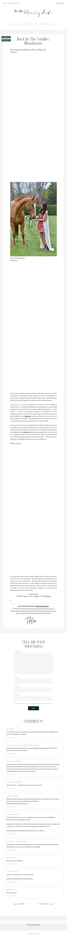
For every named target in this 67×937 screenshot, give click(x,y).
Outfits (18, 24)
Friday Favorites (46, 613)
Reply (14, 737)
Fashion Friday (19, 611)
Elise (8, 729)
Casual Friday (36, 608)
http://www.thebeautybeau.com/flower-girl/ (19, 879)
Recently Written (43, 904)
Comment (18, 652)
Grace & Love (44, 611)
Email (16, 686)
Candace (9, 871)
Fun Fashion (37, 611)
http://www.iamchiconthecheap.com (17, 803)
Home (10, 24)
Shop (36, 24)
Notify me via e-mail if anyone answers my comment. (33, 703)
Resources (45, 24)
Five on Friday (52, 611)
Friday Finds (37, 613)
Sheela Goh (10, 814)
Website (17, 695)
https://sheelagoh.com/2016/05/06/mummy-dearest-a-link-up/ (25, 830)
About (5, 3)
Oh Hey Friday (20, 613)
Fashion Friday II (28, 611)
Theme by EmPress (34, 933)
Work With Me (15, 3)
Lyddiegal (10, 796)
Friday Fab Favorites (26, 608)
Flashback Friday (29, 613)
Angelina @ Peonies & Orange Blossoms (20, 745)
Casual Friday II (44, 608)
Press (8, 3)
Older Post (22, 904)
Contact (55, 24)
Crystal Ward (11, 761)
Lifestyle (28, 24)
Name (16, 677)
